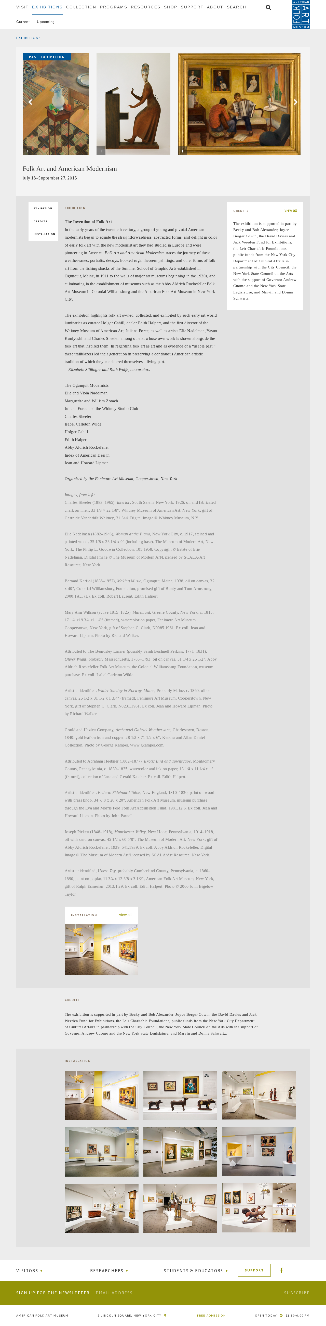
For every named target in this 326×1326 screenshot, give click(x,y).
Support (192, 7)
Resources (145, 7)
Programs (113, 7)
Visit (22, 7)
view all (125, 915)
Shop (170, 7)
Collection (81, 7)
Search (237, 7)
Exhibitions (47, 7)
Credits (40, 221)
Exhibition (43, 208)
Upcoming (46, 22)
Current (23, 22)
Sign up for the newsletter (53, 1293)
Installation (45, 234)
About (215, 7)
